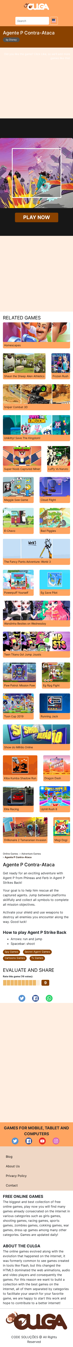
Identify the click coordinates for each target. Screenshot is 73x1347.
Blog (9, 1157)
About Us (13, 1166)
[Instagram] (56, 1141)
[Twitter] (21, 998)
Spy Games (11, 951)
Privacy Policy (16, 1176)
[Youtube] (42, 1141)
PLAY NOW (36, 217)
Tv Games (37, 957)
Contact (12, 1185)
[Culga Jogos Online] (36, 1320)
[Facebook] (35, 998)
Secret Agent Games (37, 951)
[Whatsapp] (49, 998)
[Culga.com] (36, 6)
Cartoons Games (15, 957)
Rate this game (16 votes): (18, 976)
